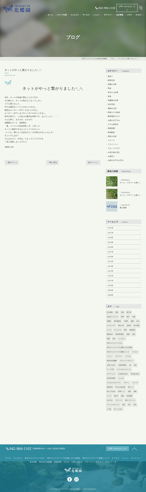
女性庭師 (129, 396)
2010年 (110, 285)
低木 (133, 334)
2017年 (110, 252)
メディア (111, 140)
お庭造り (111, 156)
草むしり (131, 387)
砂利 (129, 391)
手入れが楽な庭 (120, 387)
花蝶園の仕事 (9, 147)
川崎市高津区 (122, 365)
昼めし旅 (121, 325)
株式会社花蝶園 (112, 360)
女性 (134, 404)
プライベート (113, 144)
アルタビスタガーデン (114, 382)
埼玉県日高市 (111, 378)
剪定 (116, 312)
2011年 (110, 280)
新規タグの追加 (114, 112)
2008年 (110, 295)
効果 (135, 391)
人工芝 (109, 409)
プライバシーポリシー (127, 360)
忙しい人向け (118, 409)
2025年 (110, 228)
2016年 (110, 257)
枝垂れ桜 (110, 334)
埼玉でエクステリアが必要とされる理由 (119, 347)
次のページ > (93, 162)
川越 (133, 316)
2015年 (110, 261)
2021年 (110, 233)
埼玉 (114, 338)
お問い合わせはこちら (127, 7)
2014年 (110, 266)
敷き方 (116, 396)
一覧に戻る (52, 162)
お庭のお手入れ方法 (115, 160)
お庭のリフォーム (112, 316)
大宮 (135, 365)
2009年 (110, 290)
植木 (128, 316)
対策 (125, 330)
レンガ (109, 396)
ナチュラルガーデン (113, 404)
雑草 (122, 396)
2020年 (110, 237)
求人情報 (136, 325)
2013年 (110, 271)
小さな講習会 (113, 124)
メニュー (110, 356)
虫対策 (129, 325)
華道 (109, 88)
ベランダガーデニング (124, 369)
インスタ (121, 378)
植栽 (128, 334)
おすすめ (110, 400)
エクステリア (111, 325)
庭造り (110, 76)
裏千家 (129, 312)
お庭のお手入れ (114, 120)
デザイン (126, 382)
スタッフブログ (114, 148)
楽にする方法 (111, 391)
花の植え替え (135, 374)
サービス (135, 352)
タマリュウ (118, 400)
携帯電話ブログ (114, 116)
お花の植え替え (114, 152)
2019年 (110, 242)
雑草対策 (111, 80)
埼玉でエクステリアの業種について (118, 352)
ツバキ (109, 330)
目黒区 (109, 321)
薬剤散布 (132, 330)
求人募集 (110, 312)
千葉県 (126, 321)
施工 (123, 404)
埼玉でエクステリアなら (114, 343)
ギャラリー (118, 356)
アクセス (128, 356)
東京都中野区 (119, 334)
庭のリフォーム (130, 400)
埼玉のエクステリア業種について (96, 458)
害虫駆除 (111, 132)
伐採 (122, 316)
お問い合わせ (111, 365)
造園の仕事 (112, 84)
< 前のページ (11, 162)
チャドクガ (117, 330)
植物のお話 (112, 108)
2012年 (110, 276)
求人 (138, 321)
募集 (132, 321)
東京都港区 (117, 321)
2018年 (110, 247)
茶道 (109, 96)
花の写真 (111, 104)
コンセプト (121, 338)
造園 (108, 338)
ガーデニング (111, 374)
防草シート (121, 391)
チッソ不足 (110, 369)
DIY (129, 404)
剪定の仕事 (112, 136)
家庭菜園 (111, 128)
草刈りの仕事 (113, 92)
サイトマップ (110, 462)
